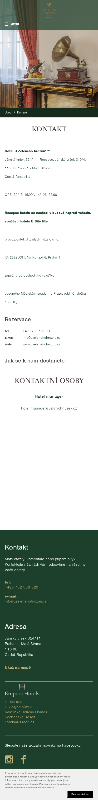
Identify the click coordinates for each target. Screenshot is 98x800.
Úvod (8, 112)
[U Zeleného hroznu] (49, 10)
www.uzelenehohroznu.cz (41, 344)
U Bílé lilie (13, 702)
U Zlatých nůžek (18, 707)
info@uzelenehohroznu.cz (41, 337)
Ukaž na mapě (18, 667)
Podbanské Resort (20, 717)
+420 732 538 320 (37, 331)
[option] (49, 54)
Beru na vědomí (80, 794)
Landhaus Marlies (19, 722)
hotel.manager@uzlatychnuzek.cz (49, 408)
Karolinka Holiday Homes (26, 712)
